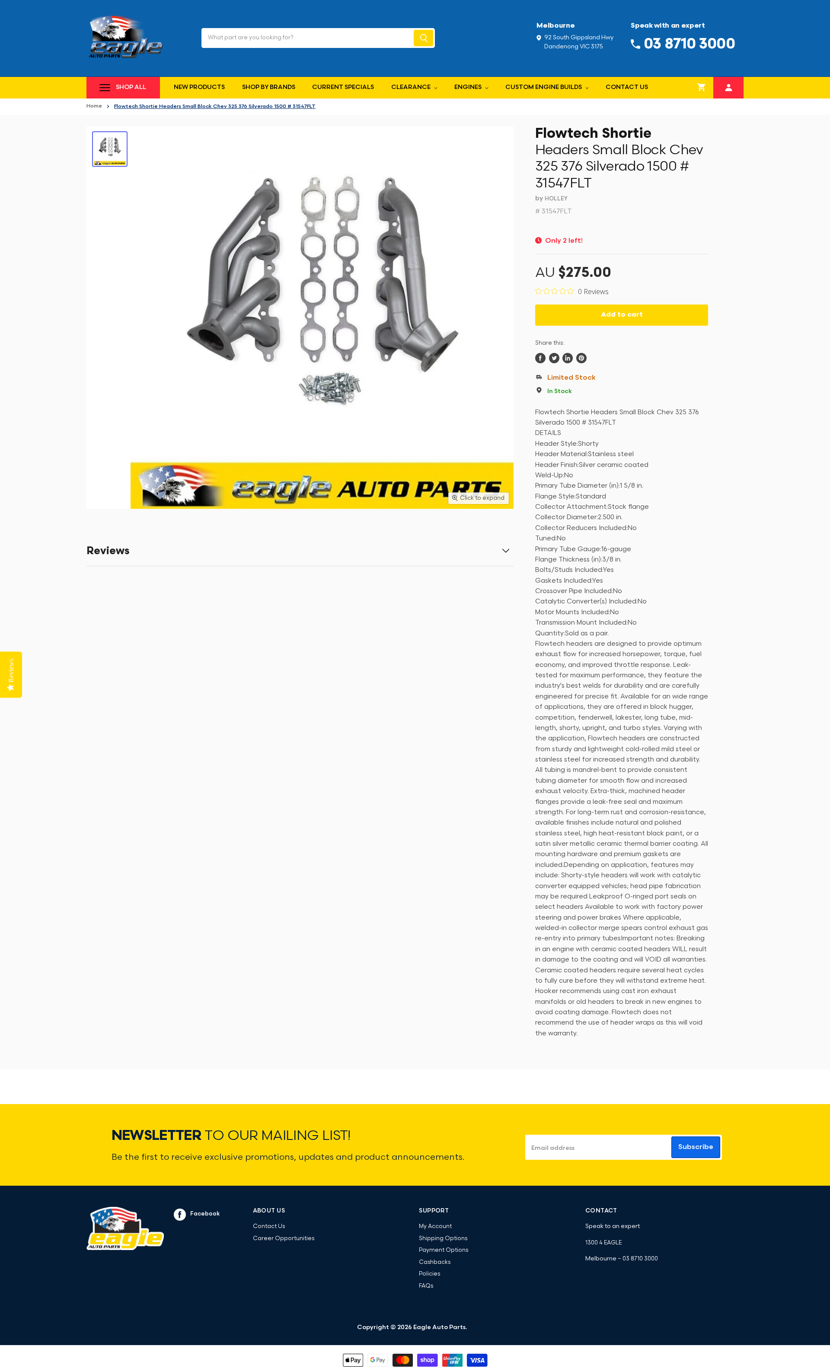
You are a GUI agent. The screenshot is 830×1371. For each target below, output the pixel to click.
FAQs (426, 1286)
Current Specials (343, 87)
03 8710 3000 (640, 1259)
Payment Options (443, 1250)
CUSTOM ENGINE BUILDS (544, 87)
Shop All (131, 87)
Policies (429, 1274)
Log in (728, 86)
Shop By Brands (268, 87)
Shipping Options (443, 1238)
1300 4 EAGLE (603, 1243)
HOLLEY (556, 199)
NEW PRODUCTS (199, 87)
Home (94, 106)
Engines (468, 87)
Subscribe (695, 1147)
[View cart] (701, 88)
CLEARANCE (411, 87)
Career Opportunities (283, 1238)
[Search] (423, 38)
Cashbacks (434, 1262)
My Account (435, 1226)
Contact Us (627, 87)
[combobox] (306, 38)
